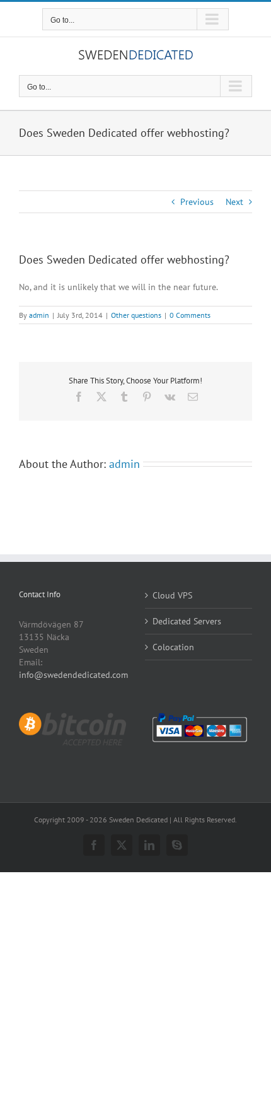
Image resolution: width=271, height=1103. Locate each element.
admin (39, 315)
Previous (197, 201)
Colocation (173, 647)
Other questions (136, 315)
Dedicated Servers (187, 621)
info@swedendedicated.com (73, 674)
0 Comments (190, 315)
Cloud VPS (172, 595)
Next (234, 201)
